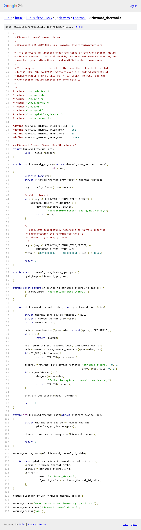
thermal (79, 18)
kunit (8, 18)
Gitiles (22, 524)
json (134, 524)
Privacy (32, 524)
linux (19, 18)
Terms (42, 524)
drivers (64, 18)
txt (125, 524)
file (79, 26)
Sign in (133, 6)
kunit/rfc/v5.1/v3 (39, 18)
